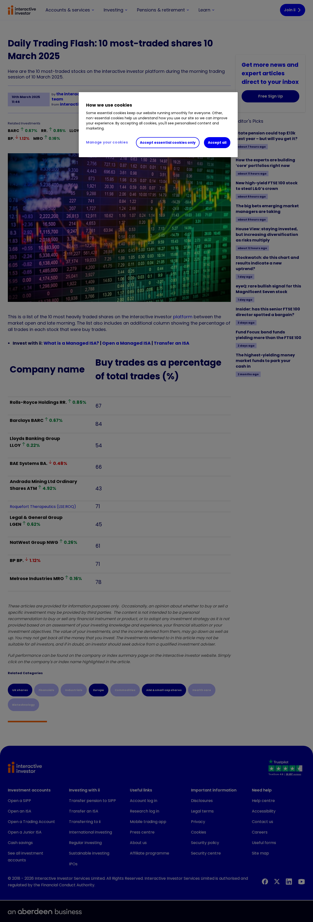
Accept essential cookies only (168, 142)
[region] (158, 124)
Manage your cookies (107, 142)
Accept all (217, 142)
